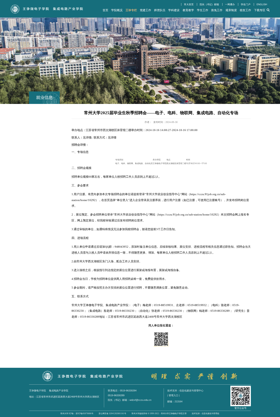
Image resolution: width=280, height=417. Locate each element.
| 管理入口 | (173, 395)
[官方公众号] (240, 388)
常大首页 (189, 4)
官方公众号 (240, 408)
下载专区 (259, 10)
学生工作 (202, 10)
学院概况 (116, 10)
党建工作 (145, 10)
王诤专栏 (131, 10)
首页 (105, 10)
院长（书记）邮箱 (209, 4)
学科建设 (174, 10)
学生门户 (245, 4)
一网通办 (230, 4)
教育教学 (188, 10)
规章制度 (231, 10)
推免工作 (216, 10)
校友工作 (245, 10)
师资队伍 (159, 10)
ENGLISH (262, 4)
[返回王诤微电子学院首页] (49, 5)
